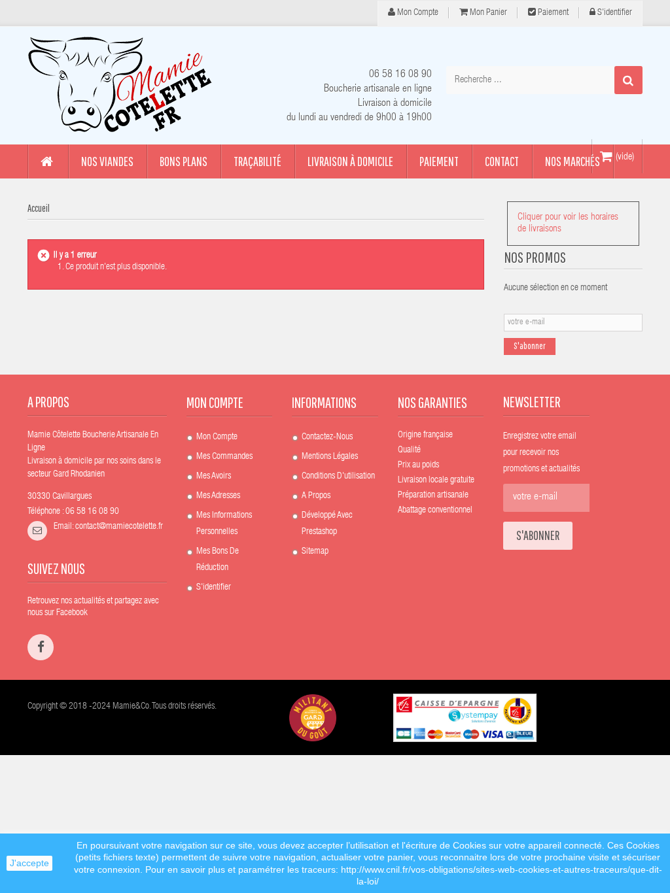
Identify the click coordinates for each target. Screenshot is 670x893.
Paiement (552, 13)
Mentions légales (330, 457)
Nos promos (535, 257)
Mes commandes (224, 457)
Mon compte (416, 13)
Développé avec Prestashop (327, 524)
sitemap (315, 551)
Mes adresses (218, 496)
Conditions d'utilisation (338, 476)
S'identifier (613, 13)
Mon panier (487, 13)
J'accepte (29, 863)
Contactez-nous (327, 437)
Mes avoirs (213, 476)
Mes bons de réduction (217, 560)
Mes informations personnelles (224, 524)
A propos (316, 496)
